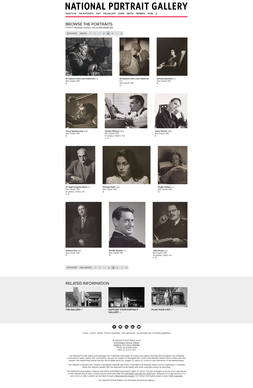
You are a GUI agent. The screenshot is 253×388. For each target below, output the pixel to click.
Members (140, 13)
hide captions (86, 267)
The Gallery (109, 13)
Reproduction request (124, 376)
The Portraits (85, 13)
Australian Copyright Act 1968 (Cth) (140, 374)
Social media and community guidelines (153, 333)
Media (100, 333)
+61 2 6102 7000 (129, 347)
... (99, 33)
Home (85, 333)
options (83, 33)
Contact (92, 333)
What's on (71, 13)
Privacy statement (112, 333)
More (150, 13)
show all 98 (72, 33)
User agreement (128, 333)
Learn (121, 13)
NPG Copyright (176, 376)
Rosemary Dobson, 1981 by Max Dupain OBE (94, 27)
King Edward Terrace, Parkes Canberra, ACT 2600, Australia (126, 344)
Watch (130, 13)
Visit (98, 13)
